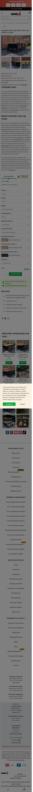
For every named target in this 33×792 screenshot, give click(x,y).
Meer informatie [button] (17, 399)
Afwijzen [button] (22, 404)
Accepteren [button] (9, 404)
